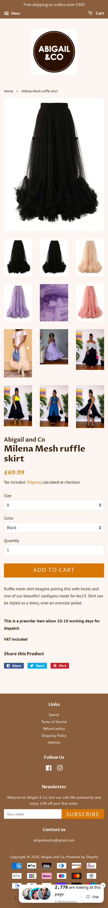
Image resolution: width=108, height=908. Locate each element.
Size (7, 495)
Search (54, 714)
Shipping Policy (54, 735)
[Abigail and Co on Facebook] (49, 769)
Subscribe (83, 814)
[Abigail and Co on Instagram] (60, 769)
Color (8, 518)
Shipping (33, 482)
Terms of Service (54, 721)
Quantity (11, 540)
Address (54, 742)
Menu (15, 13)
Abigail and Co (52, 857)
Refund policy (54, 728)
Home (8, 91)
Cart (99, 13)
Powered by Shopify (82, 857)
